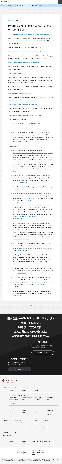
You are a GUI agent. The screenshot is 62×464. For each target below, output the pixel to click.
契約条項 (24, 441)
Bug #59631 (40, 261)
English (43, 444)
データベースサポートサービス (20, 423)
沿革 (44, 429)
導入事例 (6, 420)
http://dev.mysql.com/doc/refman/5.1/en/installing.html (23, 62)
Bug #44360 (22, 216)
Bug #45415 (49, 293)
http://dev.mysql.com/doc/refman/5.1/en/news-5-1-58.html (32, 34)
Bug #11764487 (22, 273)
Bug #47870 (41, 284)
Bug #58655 (23, 182)
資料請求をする (42, 353)
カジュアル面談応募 (7, 435)
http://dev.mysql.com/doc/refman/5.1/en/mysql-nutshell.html (25, 51)
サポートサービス (19, 420)
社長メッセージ (46, 423)
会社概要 (45, 425)
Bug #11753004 (31, 216)
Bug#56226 (28, 200)
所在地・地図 (46, 427)
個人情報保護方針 (43, 441)
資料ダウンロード (13, 441)
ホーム (5, 5)
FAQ (16, 433)
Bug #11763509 (22, 218)
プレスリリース (33, 425)
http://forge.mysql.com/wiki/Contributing (19, 93)
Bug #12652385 (25, 239)
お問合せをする (19, 369)
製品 (5, 388)
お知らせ (32, 427)
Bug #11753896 (17, 295)
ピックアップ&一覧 (7, 423)
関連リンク (33, 441)
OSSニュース (11, 5)
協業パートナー (46, 431)
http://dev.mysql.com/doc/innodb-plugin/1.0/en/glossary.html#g (33, 153)
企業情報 (46, 420)
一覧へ (31, 305)
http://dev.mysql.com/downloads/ (17, 73)
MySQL (17, 5)
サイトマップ (34, 444)
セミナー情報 (33, 423)
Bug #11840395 (22, 250)
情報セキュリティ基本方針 (22, 444)
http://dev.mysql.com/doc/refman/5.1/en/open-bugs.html (24, 104)
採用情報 (6, 433)
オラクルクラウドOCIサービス (20, 425)
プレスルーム (34, 420)
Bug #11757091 (22, 141)
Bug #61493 (16, 239)
